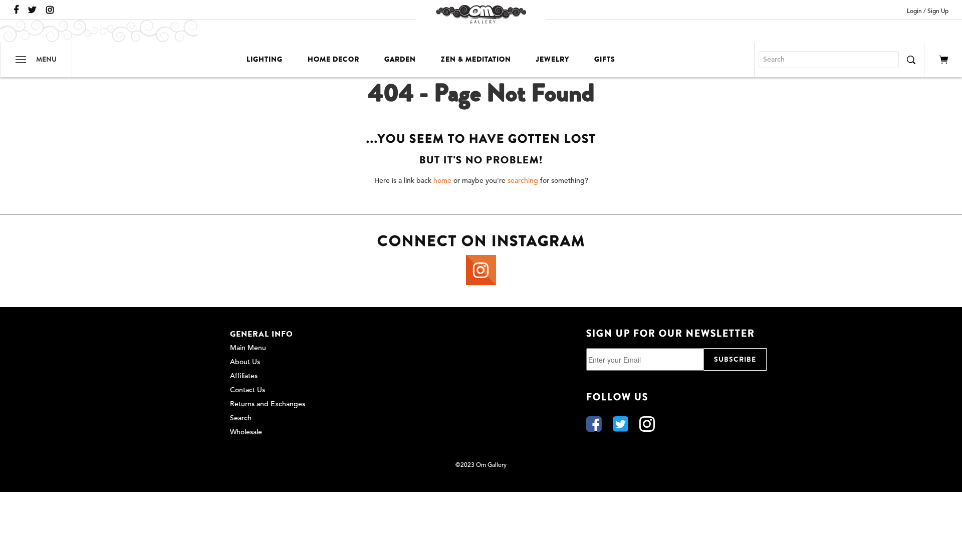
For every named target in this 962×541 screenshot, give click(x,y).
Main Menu (248, 348)
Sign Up (937, 12)
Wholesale (246, 432)
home (442, 180)
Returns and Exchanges (267, 404)
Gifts (604, 59)
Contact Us (247, 390)
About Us (245, 362)
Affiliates (244, 376)
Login (914, 12)
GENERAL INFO (261, 334)
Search (241, 418)
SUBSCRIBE (735, 359)
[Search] (911, 60)
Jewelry (552, 59)
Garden (400, 59)
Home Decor (333, 59)
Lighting (265, 59)
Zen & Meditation (476, 59)
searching (523, 180)
